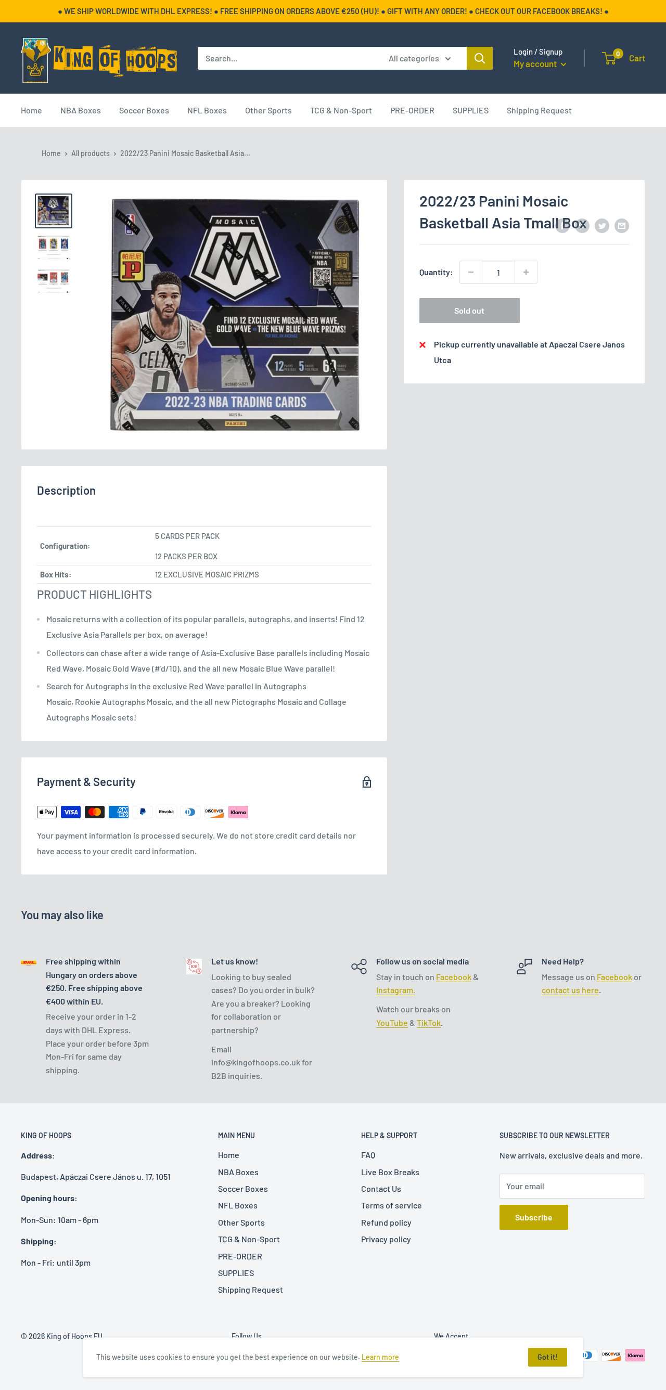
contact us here (570, 990)
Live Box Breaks (390, 1172)
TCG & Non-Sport (341, 110)
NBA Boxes (80, 110)
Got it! (547, 1357)
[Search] (480, 58)
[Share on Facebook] (562, 225)
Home (31, 110)
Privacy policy (386, 1239)
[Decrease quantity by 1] (471, 272)
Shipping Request (539, 110)
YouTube (392, 1022)
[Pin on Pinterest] (582, 225)
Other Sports (268, 110)
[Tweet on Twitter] (602, 225)
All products (90, 153)
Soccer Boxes (144, 110)
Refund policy (386, 1222)
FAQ (368, 1155)
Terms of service (391, 1205)
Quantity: (436, 272)
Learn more (380, 1357)
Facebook (453, 977)
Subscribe (534, 1217)
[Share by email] (621, 225)
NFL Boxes (207, 110)
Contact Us (381, 1188)
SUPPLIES (471, 110)
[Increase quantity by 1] (526, 272)
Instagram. (395, 990)
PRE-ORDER (412, 110)
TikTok (429, 1022)
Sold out (469, 310)
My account (536, 63)
